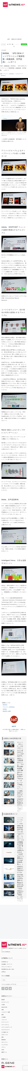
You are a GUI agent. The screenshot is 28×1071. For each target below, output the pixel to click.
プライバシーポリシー (6, 966)
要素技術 (6, 66)
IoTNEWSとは (4, 961)
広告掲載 (3, 44)
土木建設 (3, 1017)
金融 (2, 1009)
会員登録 (24, 44)
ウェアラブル (4, 1044)
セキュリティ (4, 1042)
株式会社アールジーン (14, 948)
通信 (2, 1037)
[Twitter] (6, 988)
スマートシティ (5, 1022)
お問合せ (3, 971)
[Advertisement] (14, 22)
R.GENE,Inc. (7, 951)
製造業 (3, 999)
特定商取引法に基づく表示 (7, 969)
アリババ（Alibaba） (9, 73)
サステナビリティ (5, 1029)
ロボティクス (4, 1034)
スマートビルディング (6, 1027)
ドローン (3, 1047)
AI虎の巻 (14, 39)
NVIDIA (5, 705)
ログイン (18, 44)
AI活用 (19, 39)
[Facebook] (2, 988)
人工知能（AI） (5, 1032)
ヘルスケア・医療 (5, 1012)
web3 (2, 1049)
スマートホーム (5, 1024)
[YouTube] (10, 988)
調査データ (4, 1052)
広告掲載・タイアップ (6, 964)
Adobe (5, 709)
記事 (8, 39)
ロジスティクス (5, 1002)
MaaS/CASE (4, 1007)
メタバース (4, 1019)
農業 (2, 1014)
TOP (1, 66)
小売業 (3, 1004)
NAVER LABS (7, 711)
